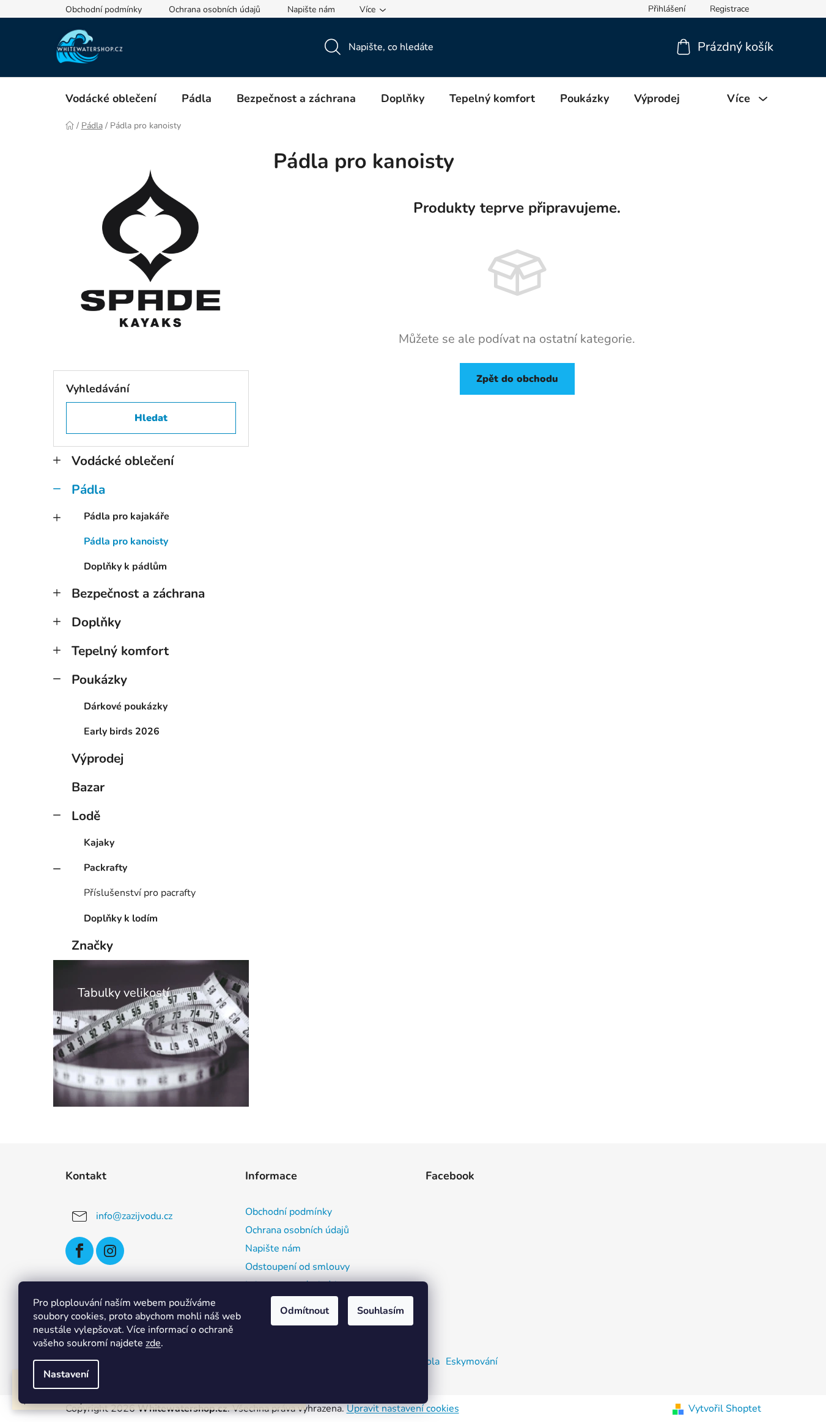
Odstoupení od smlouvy (297, 1267)
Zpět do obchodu (517, 379)
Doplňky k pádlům (125, 566)
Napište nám (311, 9)
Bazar (88, 787)
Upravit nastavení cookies (403, 1408)
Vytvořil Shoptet (724, 1408)
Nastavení (66, 1374)
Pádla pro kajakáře (126, 516)
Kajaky (99, 842)
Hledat (151, 418)
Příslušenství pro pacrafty (140, 893)
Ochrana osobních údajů (214, 9)
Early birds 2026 (122, 731)
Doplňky (96, 622)
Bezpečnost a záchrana (138, 593)
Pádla (88, 489)
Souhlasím (380, 1311)
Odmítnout (304, 1311)
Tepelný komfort (120, 650)
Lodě (86, 815)
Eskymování (472, 1361)
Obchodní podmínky (103, 9)
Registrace (729, 9)
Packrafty (105, 867)
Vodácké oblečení (123, 460)
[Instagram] (110, 1251)
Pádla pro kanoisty (126, 541)
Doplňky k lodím (121, 918)
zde (153, 1343)
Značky (92, 945)
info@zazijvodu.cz (134, 1215)
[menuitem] (111, 98)
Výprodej (98, 758)
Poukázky (99, 679)
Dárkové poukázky (126, 706)
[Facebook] (79, 1251)
